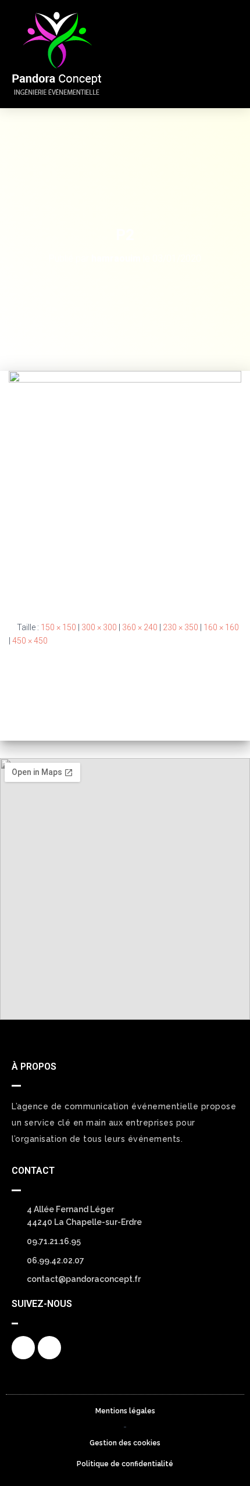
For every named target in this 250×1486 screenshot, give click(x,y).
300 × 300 (99, 627)
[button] (226, 54)
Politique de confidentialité (125, 1464)
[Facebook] (23, 1347)
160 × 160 (221, 627)
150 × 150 (58, 627)
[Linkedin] (49, 1347)
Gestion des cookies (125, 1443)
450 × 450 (30, 640)
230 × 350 (180, 627)
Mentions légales (125, 1411)
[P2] (125, 486)
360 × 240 (140, 627)
